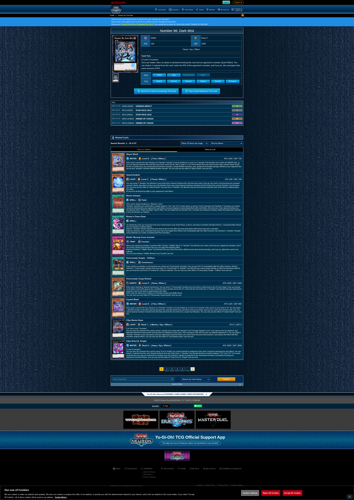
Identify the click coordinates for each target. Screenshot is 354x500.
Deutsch (174, 81)
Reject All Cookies (271, 493)
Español (218, 81)
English (159, 81)
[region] (177, 493)
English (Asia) (188, 75)
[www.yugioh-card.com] (140, 419)
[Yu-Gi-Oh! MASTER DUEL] (213, 419)
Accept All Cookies (292, 493)
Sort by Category (149, 477)
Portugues (232, 81)
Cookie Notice (61, 497)
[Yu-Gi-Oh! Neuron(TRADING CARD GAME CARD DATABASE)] (116, 9)
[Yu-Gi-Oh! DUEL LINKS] (177, 419)
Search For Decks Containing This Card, (137, 24)
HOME (112, 15)
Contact (199, 485)
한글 (174, 75)
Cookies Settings (237, 485)
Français (188, 81)
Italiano (203, 81)
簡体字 (203, 75)
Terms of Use (210, 485)
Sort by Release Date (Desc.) (149, 473)
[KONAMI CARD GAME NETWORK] (177, 456)
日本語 (159, 75)
